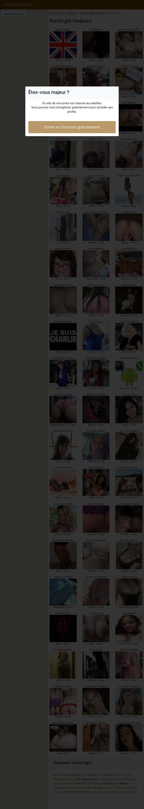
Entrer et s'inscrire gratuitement (72, 127)
